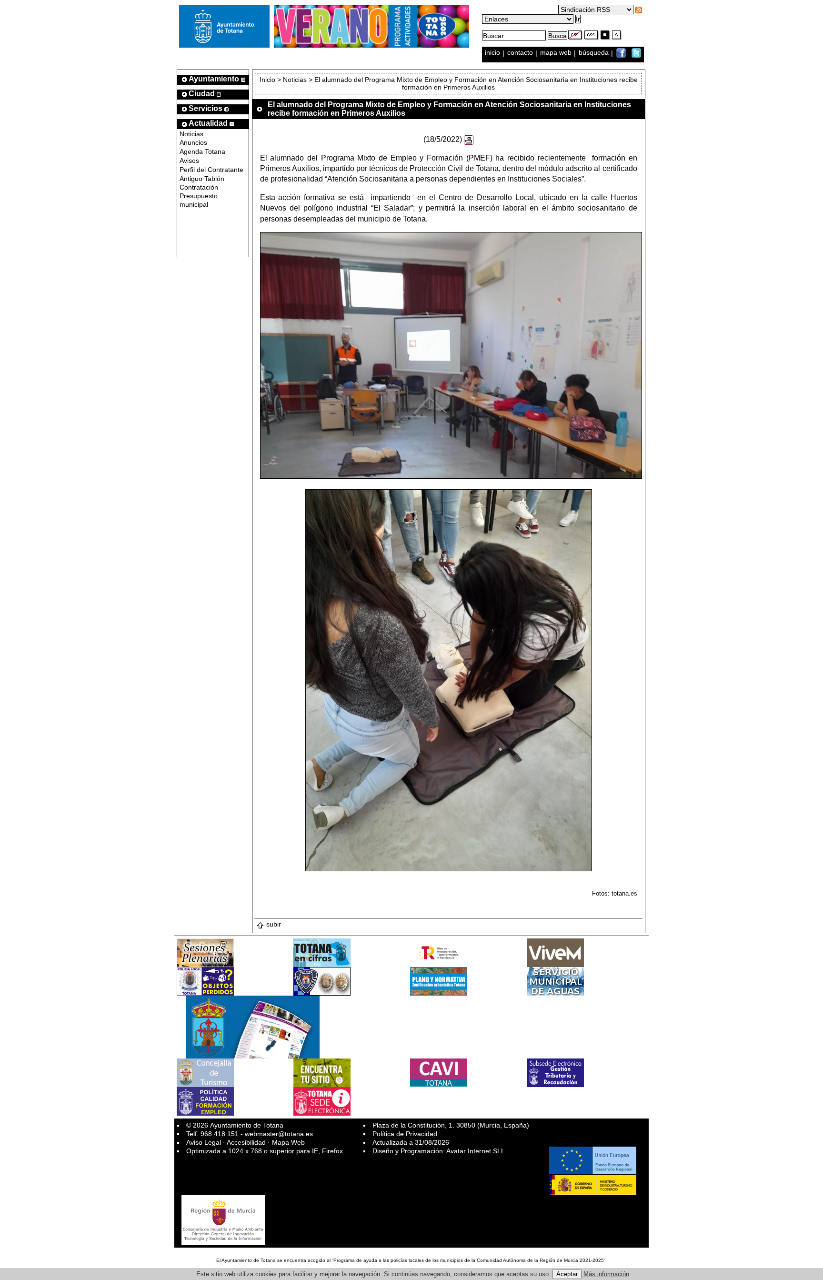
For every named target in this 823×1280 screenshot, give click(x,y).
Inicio (268, 79)
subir (273, 924)
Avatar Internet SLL (475, 1151)
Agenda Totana (202, 151)
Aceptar (567, 1274)
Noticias (191, 134)
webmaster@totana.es (279, 1134)
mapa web (556, 53)
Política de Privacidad (404, 1134)
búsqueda (595, 53)
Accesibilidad (246, 1142)
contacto (520, 53)
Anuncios (193, 142)
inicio (493, 53)
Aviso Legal (203, 1142)
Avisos (189, 160)
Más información (606, 1274)
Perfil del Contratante (211, 169)
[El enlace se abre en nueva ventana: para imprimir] (468, 139)
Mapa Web (288, 1142)
